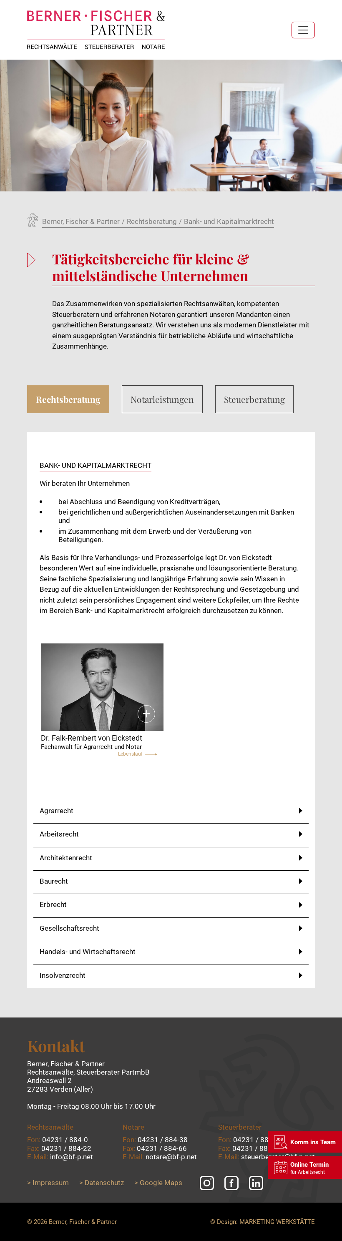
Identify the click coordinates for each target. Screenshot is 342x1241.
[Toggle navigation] (303, 30)
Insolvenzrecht (63, 975)
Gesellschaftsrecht (69, 928)
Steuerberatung (254, 399)
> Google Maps (158, 1182)
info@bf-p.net (71, 1157)
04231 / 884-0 (65, 1139)
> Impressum (48, 1182)
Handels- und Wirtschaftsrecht (88, 951)
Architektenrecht (66, 858)
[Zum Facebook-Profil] (231, 1183)
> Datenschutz (101, 1182)
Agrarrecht (56, 810)
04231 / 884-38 (163, 1139)
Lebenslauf (130, 754)
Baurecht (54, 881)
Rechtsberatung (68, 399)
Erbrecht (53, 904)
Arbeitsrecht (59, 834)
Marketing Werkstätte (277, 1222)
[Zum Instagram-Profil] (207, 1183)
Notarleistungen (162, 399)
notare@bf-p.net (171, 1157)
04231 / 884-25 (258, 1139)
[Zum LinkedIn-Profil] (256, 1183)
